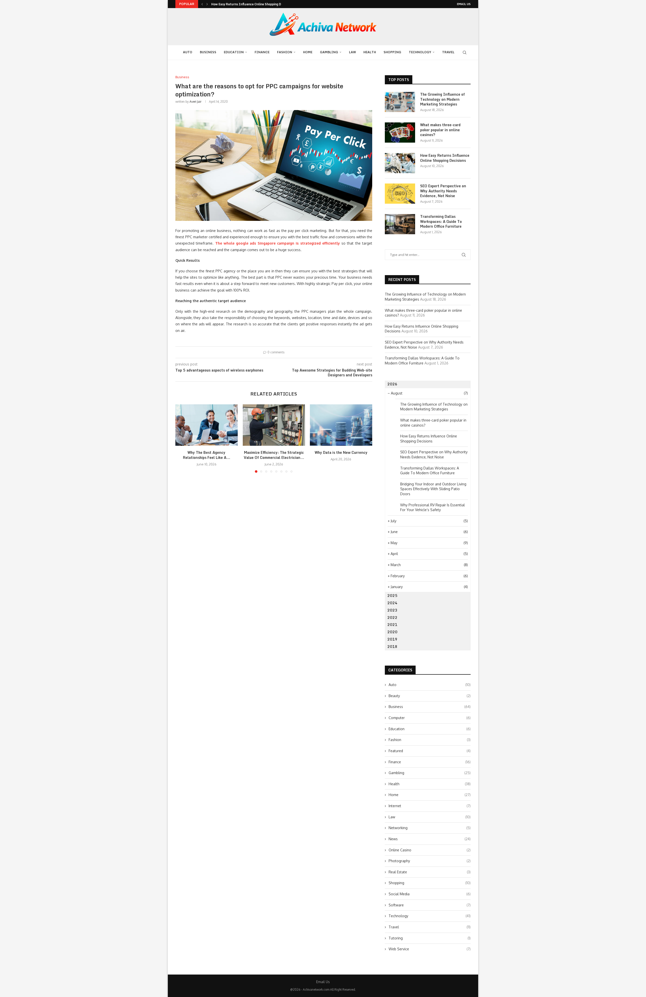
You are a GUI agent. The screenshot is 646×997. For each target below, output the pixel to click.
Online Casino (430, 850)
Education (234, 52)
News (430, 839)
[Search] (464, 52)
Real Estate (430, 872)
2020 (392, 632)
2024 (392, 603)
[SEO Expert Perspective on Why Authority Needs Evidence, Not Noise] (400, 193)
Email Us (464, 4)
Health (369, 52)
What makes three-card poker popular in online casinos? (440, 129)
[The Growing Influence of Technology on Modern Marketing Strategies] (400, 102)
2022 (392, 617)
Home (307, 52)
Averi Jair (195, 101)
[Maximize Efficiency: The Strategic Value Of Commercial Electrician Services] (274, 425)
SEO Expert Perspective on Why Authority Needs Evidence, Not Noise (443, 190)
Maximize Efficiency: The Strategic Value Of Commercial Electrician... (274, 455)
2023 (392, 610)
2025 (392, 595)
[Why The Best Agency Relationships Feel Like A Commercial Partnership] (206, 425)
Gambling (329, 52)
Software (430, 905)
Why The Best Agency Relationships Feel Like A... (206, 455)
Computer (430, 718)
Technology (420, 52)
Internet (430, 806)
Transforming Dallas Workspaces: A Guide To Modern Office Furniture (441, 221)
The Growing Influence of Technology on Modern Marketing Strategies (442, 99)
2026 (392, 384)
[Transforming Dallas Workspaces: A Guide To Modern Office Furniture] (400, 224)
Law (352, 52)
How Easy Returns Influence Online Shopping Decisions (252, 4)
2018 (392, 646)
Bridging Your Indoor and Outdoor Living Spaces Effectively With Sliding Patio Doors (433, 489)
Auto (187, 52)
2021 (392, 624)
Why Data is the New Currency (341, 453)
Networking (430, 828)
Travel (448, 52)
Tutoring (430, 938)
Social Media (430, 894)
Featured (430, 751)
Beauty (430, 696)
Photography (430, 861)
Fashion (284, 52)
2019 (392, 639)
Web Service (430, 949)
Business (208, 52)
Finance (262, 52)
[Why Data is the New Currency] (341, 425)
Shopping (392, 52)
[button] (202, 4)
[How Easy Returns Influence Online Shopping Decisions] (400, 163)
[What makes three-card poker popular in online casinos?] (400, 132)
